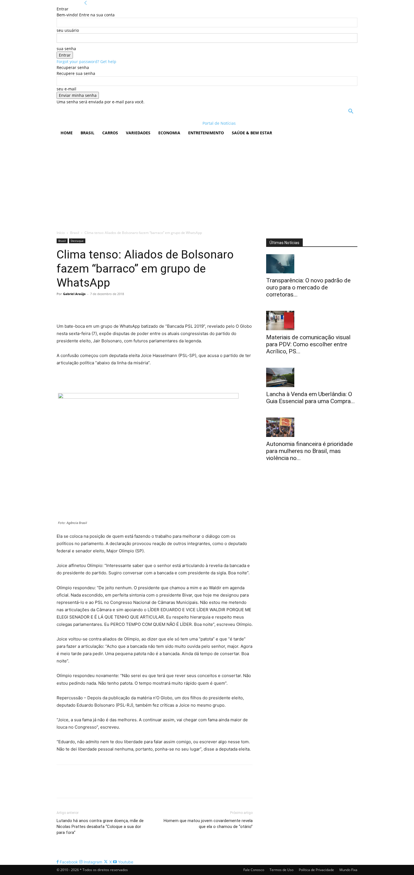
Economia (169, 132)
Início (61, 232)
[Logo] (93, 123)
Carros (110, 132)
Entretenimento (206, 132)
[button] (350, 112)
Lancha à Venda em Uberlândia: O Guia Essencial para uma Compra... (310, 398)
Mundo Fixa (348, 869)
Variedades (138, 132)
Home (67, 132)
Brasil (87, 132)
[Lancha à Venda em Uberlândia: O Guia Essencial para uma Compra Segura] (311, 377)
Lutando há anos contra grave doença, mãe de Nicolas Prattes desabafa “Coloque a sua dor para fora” (100, 826)
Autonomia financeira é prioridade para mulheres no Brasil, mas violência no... (309, 451)
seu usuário (68, 30)
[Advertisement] (207, 181)
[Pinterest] (88, 306)
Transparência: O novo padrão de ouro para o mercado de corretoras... (308, 287)
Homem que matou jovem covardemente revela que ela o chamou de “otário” (208, 823)
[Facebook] (62, 306)
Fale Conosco (253, 869)
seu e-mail (66, 88)
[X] (75, 306)
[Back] (86, 3)
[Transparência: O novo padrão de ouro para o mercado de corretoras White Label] (311, 264)
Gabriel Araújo (74, 294)
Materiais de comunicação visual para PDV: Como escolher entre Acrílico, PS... (308, 344)
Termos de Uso (281, 869)
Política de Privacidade (316, 869)
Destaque (77, 241)
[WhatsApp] (101, 306)
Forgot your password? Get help (86, 61)
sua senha (66, 48)
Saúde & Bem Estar (252, 132)
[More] (114, 306)
